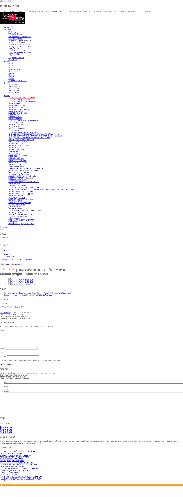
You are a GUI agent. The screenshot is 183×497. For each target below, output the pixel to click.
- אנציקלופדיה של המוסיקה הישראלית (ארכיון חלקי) (20, 480)
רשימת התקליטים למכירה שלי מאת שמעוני (23, 187)
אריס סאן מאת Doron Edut (18, 208)
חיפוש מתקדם (11, 264)
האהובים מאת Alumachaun (18, 155)
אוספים (11, 79)
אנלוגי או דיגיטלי (14, 54)
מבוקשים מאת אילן (15, 201)
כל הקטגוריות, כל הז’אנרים (17, 81)
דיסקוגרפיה (20, 264)
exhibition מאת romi (15, 218)
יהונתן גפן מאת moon (16, 149)
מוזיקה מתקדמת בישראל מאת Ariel (21, 140)
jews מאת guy (13, 130)
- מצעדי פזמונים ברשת (11, 453)
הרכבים (11, 67)
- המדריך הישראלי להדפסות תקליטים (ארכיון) (20, 478)
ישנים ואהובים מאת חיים (17, 197)
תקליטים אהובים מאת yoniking (19, 203)
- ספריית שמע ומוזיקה (15, 457)
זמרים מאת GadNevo (16, 124)
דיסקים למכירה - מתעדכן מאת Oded (21, 191)
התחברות (7, 254)
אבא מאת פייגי (13, 153)
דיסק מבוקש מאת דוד (16, 166)
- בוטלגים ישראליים (10, 472)
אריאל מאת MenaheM (16, 128)
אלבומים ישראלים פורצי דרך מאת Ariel (22, 142)
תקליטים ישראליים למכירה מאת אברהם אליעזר (25, 210)
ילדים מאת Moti (14, 184)
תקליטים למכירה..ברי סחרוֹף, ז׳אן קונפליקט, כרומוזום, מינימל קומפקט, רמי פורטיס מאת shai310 (42, 189)
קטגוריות (7, 62)
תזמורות (11, 77)
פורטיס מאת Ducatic (16, 107)
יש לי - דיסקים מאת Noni (17, 161)
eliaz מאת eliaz (14, 151)
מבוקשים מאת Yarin (15, 212)
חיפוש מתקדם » (6, 250)
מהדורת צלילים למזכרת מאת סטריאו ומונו (23, 132)
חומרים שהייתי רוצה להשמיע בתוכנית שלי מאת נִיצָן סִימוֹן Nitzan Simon (33, 134)
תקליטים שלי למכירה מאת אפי (19, 174)
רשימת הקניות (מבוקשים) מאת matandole (23, 170)
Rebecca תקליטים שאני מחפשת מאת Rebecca (25, 168)
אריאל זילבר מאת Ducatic (17, 113)
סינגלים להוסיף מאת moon (18, 145)
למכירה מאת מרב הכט (16, 205)
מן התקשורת (12, 60)
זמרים (10, 65)
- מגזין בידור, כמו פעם (12, 461)
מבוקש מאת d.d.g (14, 164)
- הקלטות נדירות (8, 474)
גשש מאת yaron (14, 103)
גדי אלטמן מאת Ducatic (17, 105)
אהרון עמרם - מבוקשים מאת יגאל (20, 172)
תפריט (4, 227)
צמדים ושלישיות (14, 69)
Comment (4, 330)
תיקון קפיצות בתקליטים (16, 42)
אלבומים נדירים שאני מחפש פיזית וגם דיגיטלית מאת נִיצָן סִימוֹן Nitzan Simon (35, 136)
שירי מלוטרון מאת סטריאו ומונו (19, 100)
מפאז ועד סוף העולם (15, 39)
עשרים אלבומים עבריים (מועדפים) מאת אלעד (24, 121)
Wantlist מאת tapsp (15, 143)
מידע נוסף (7, 29)
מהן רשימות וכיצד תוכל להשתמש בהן (21, 98)
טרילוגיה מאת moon (15, 147)
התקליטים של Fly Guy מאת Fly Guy (21, 224)
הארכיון (6, 83)
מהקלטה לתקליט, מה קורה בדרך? (20, 52)
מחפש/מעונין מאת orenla (17, 180)
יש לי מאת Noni (14, 157)
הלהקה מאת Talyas (15, 222)
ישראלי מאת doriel (15, 117)
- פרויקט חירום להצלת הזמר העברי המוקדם (18, 451)
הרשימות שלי (9, 256)
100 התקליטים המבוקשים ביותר (19, 37)
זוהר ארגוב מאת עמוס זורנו (17, 216)
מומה (10, 56)
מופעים (11, 73)
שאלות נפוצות (13, 33)
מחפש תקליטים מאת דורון (17, 185)
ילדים (21, 307)
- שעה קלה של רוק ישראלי (12, 466)
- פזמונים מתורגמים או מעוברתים (15, 455)
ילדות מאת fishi (14, 115)
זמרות (10, 63)
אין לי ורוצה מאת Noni (16, 159)
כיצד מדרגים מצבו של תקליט (18, 48)
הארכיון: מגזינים (14, 86)
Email (2, 352)
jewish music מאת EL (16, 206)
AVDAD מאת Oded (15, 122)
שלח (2, 419)
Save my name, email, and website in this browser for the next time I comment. (31, 360)
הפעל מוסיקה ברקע (7, 260)
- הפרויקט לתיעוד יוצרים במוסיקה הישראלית (20, 468)
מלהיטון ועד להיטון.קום (16, 58)
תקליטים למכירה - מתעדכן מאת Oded (21, 193)
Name (2, 348)
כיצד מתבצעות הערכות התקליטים (20, 46)
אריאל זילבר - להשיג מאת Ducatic (20, 178)
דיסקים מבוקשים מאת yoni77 (19, 195)
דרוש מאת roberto (15, 119)
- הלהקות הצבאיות (11, 459)
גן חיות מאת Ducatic (15, 111)
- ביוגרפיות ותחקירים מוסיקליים (14, 470)
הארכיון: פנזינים (13, 90)
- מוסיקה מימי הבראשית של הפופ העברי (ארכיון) (21, 476)
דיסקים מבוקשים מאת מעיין (18, 163)
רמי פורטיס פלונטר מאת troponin (20, 214)
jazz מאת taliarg (14, 126)
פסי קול (11, 75)
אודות (10, 31)
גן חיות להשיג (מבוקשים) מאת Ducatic (22, 176)
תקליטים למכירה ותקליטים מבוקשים (21, 40)
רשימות (7, 96)
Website (3, 357)
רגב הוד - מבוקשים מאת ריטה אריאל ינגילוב (23, 182)
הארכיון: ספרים (13, 88)
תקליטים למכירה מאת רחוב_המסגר (21, 220)
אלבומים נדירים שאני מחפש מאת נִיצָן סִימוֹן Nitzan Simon (29, 138)
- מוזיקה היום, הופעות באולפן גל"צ (17, 463)
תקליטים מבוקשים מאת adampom (20, 199)
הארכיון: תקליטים (14, 84)
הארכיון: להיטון (13, 92)
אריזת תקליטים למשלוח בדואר (19, 44)
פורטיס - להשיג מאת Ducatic (18, 109)
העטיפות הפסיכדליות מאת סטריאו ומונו (22, 101)
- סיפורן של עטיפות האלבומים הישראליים (19, 464)
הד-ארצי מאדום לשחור (16, 50)
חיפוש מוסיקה (9, 27)
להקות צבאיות (13, 71)
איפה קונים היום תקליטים (17, 35)
